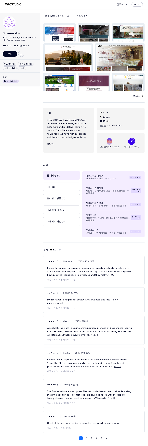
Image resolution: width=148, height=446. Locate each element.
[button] (59, 32)
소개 (69, 15)
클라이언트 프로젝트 (54, 15)
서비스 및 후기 (81, 15)
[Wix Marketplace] (13, 4)
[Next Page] (112, 438)
